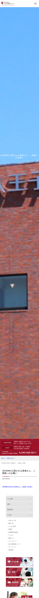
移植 (8, 504)
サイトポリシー (13, 541)
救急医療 (10, 509)
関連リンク (12, 538)
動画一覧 (11, 523)
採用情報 (11, 550)
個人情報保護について (14, 544)
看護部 (10, 529)
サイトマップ (12, 547)
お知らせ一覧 (12, 520)
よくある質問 (12, 526)
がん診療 (10, 499)
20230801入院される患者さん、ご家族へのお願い (17, 486)
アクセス (11, 535)
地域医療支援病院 (13, 532)
